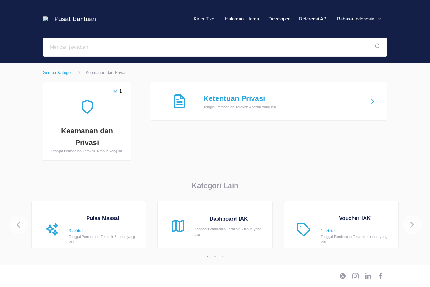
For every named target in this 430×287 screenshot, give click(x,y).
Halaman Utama (242, 18)
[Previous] (18, 224)
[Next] (412, 224)
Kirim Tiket (205, 18)
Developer (279, 18)
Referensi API (313, 18)
